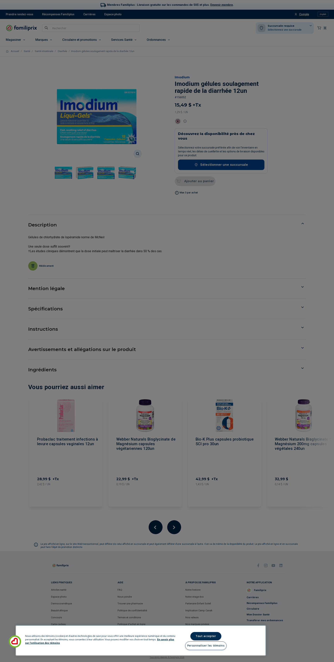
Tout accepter (206, 636)
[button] (15, 641)
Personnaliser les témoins (206, 645)
